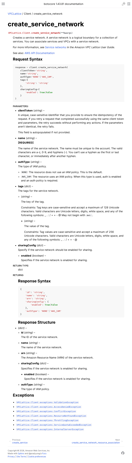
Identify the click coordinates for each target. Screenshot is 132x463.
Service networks (55, 47)
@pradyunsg (34, 453)
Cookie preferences (37, 456)
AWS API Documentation (40, 53)
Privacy (11, 456)
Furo (44, 453)
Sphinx (21, 453)
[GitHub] (122, 453)
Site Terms (21, 456)
